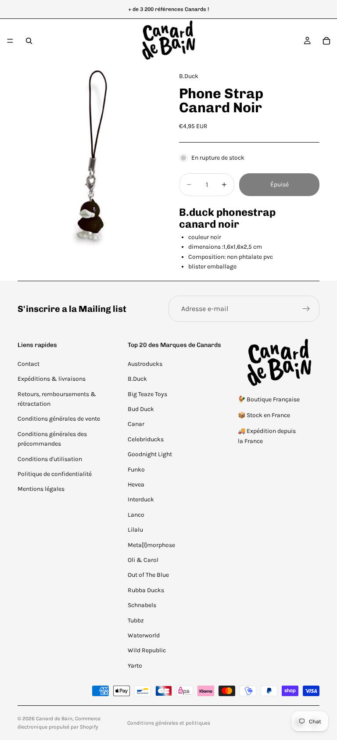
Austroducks (145, 364)
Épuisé (279, 184)
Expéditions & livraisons (52, 379)
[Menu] (10, 41)
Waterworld (144, 635)
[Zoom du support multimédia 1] (88, 154)
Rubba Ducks (146, 590)
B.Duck (137, 379)
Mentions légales (41, 489)
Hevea (136, 484)
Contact (28, 364)
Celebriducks (146, 439)
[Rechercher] (29, 40)
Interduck (141, 499)
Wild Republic (147, 650)
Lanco (136, 514)
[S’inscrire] (306, 309)
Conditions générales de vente (59, 418)
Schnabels (142, 605)
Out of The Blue (148, 575)
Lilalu (135, 529)
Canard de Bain (54, 718)
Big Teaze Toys (147, 394)
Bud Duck (141, 409)
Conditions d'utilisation (50, 459)
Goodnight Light (150, 454)
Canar (136, 424)
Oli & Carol (143, 560)
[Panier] (326, 40)
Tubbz (136, 620)
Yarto (135, 665)
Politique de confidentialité (55, 474)
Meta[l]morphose (151, 545)
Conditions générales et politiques (168, 723)
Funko (136, 469)
